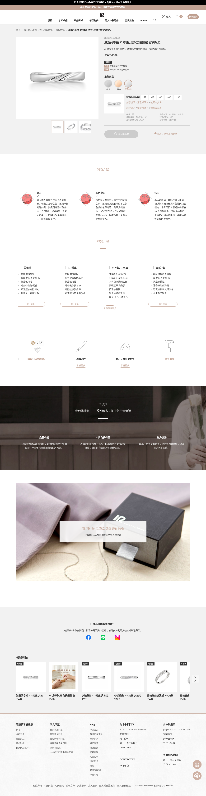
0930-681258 (184, 729)
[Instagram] (124, 766)
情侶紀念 (94, 761)
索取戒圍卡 (143, 102)
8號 (152, 97)
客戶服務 (129, 20)
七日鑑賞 (59, 785)
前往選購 (30, 304)
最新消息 (94, 738)
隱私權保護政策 (107, 785)
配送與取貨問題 (57, 738)
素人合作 (92, 785)
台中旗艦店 (169, 724)
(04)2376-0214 (169, 729)
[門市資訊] (197, 764)
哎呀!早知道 (95, 770)
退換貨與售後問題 (58, 743)
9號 (160, 97)
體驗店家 (94, 752)
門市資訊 (193, 17)
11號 (177, 97)
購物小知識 (55, 747)
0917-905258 (140, 729)
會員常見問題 (56, 729)
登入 (168, 16)
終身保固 (169, 359)
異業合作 (81, 785)
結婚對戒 (78, 20)
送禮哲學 (94, 756)
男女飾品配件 (111, 20)
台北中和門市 (127, 724)
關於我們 (37, 785)
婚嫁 (92, 765)
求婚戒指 (63, 20)
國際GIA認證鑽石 (37, 359)
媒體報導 (94, 743)
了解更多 (80, 365)
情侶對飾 (93, 20)
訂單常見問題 (56, 734)
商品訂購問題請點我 (167, 134)
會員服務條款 (124, 785)
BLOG (143, 20)
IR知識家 (94, 729)
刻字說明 (130, 102)
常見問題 (48, 785)
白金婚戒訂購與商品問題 (61, 752)
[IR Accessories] (102, 15)
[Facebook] (121, 766)
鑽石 (50, 20)
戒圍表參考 (156, 102)
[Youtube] (128, 766)
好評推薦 (94, 747)
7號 (144, 97)
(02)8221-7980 (126, 729)
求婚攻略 (94, 774)
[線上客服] (197, 776)
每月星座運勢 (96, 734)
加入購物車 (123, 134)
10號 (168, 97)
